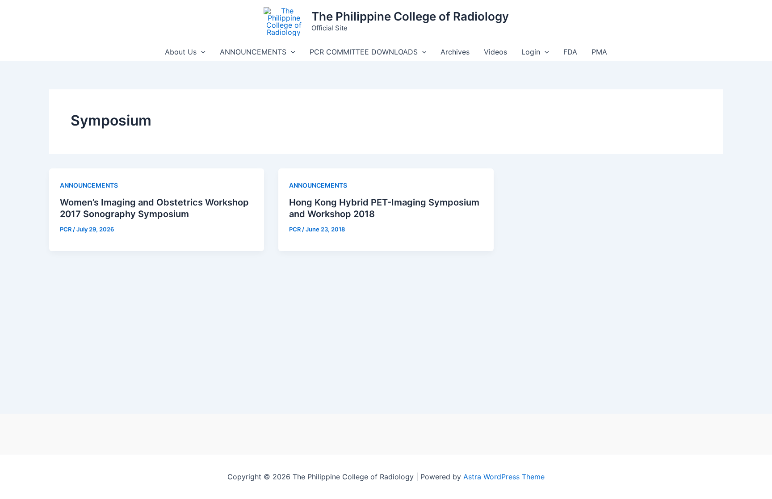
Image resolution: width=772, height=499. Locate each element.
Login (530, 51)
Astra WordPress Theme (504, 476)
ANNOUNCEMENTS (253, 51)
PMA (599, 51)
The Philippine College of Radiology (410, 16)
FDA (570, 51)
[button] (201, 52)
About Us (181, 51)
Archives (455, 51)
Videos (495, 51)
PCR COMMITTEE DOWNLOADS (364, 51)
